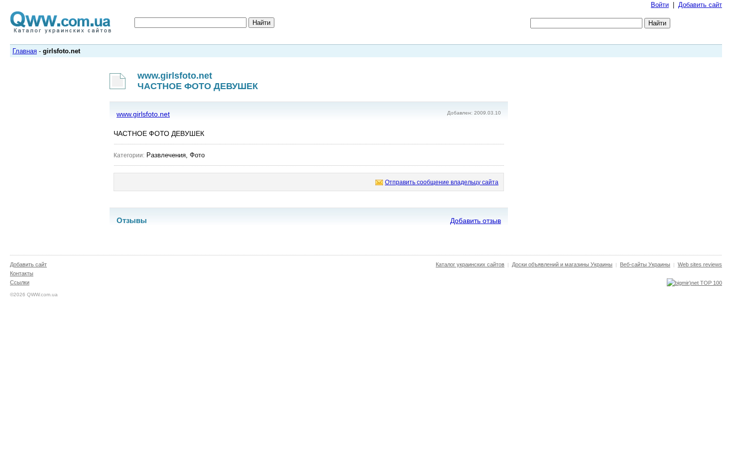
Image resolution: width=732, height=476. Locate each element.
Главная (24, 51)
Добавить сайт (700, 4)
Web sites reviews (700, 264)
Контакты (21, 273)
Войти (660, 4)
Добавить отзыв (475, 221)
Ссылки (19, 282)
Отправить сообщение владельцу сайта (441, 182)
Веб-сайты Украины (645, 264)
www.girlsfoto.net (143, 114)
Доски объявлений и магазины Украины (562, 264)
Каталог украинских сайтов (470, 264)
